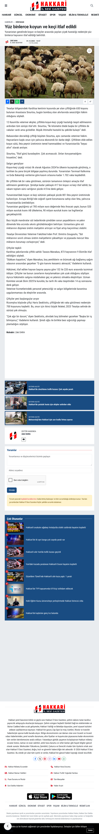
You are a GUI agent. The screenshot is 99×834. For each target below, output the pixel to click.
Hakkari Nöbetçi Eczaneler (18, 767)
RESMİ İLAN (85, 805)
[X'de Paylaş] (12, 101)
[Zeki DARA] (13, 435)
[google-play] (61, 796)
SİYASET (42, 14)
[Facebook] (35, 759)
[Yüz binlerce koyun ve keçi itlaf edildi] (49, 72)
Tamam (90, 830)
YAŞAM (62, 14)
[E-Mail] (24, 439)
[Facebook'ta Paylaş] (7, 101)
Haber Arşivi (58, 786)
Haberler (9, 22)
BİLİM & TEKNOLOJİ (78, 14)
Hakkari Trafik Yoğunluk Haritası (66, 773)
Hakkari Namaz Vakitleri (17, 773)
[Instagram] (49, 759)
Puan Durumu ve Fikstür (16, 779)
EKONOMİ (30, 14)
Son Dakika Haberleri (15, 786)
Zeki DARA (26, 434)
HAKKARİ (6, 14)
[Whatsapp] (64, 759)
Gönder (12, 490)
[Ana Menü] (6, 5)
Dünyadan (20, 22)
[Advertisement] (49, 641)
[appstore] (37, 796)
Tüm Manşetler (59, 779)
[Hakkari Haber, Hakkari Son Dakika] (48, 5)
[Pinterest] (45, 759)
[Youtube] (59, 759)
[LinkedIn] (54, 759)
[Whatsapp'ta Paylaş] (17, 101)
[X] (40, 759)
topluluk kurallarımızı (29, 499)
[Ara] (91, 5)
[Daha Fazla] (22, 101)
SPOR (52, 14)
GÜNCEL (18, 14)
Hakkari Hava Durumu (62, 767)
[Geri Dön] (8, 826)
